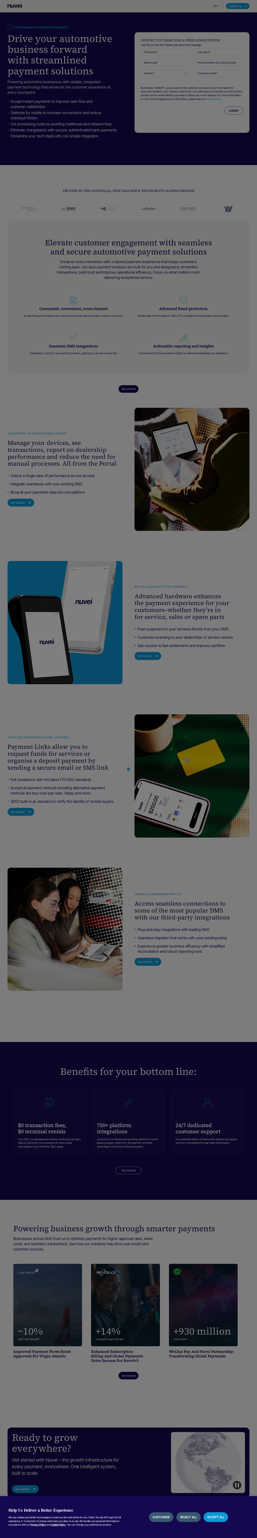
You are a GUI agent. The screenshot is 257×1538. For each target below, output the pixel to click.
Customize (161, 1517)
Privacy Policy (38, 1524)
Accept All (216, 1517)
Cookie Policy (58, 1524)
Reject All (188, 1517)
